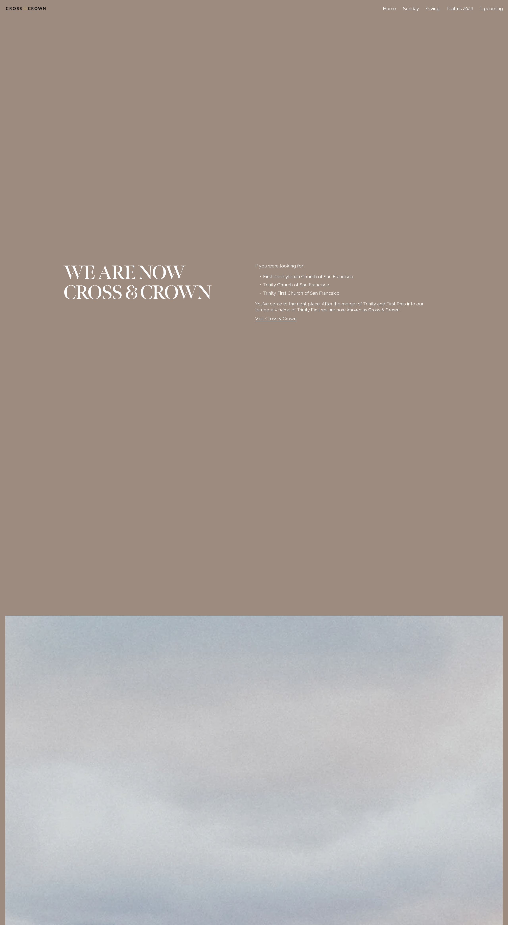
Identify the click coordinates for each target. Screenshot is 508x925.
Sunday (411, 8)
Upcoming (491, 8)
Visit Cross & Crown (276, 318)
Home (389, 8)
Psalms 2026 (460, 8)
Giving (433, 8)
